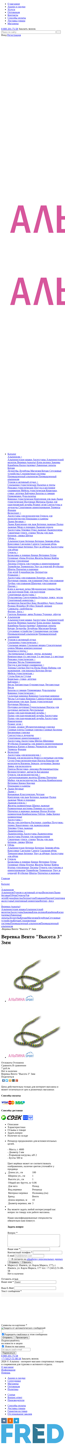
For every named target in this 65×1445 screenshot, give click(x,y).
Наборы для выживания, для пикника (34, 669)
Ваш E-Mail (7, 1288)
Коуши (11, 468)
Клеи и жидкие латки (19, 589)
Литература (41, 572)
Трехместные (22, 684)
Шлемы (42, 777)
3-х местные (44, 656)
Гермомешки (15, 496)
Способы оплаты (17, 1405)
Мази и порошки (26, 527)
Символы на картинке (14, 1325)
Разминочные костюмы (20, 808)
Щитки (39, 741)
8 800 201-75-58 (9, 29)
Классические (28, 794)
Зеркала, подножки (41, 763)
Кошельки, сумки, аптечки (22, 679)
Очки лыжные (39, 530)
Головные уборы (17, 558)
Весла (11, 684)
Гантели (12, 614)
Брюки (35, 555)
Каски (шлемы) (27, 465)
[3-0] (34, 1001)
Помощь (5, 1372)
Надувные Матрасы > (19, 704)
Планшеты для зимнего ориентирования (41, 743)
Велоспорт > (14, 513)
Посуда (30, 667)
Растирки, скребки (41, 822)
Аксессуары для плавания (22, 577)
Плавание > (14, 575)
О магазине (7, 1367)
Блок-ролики (44, 462)
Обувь (11, 845)
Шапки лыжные (41, 805)
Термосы (55, 507)
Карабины (13, 465)
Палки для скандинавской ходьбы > (27, 712)
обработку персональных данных (45, 1259)
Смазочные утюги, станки (22, 532)
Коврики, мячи (25, 614)
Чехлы (21, 662)
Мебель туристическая (33, 490)
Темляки (26, 530)
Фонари (12, 510)
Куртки (30, 558)
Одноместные (37, 684)
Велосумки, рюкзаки (27, 769)
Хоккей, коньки (43, 606)
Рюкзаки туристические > (21, 659)
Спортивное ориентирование (34, 507)
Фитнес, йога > (16, 611)
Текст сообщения (11, 1291)
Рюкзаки (13, 662)
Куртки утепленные (18, 560)
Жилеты (39, 558)
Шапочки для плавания (43, 583)
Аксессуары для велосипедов (24, 515)
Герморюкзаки (33, 662)
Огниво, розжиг (17, 726)
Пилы (37, 667)
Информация (8, 1370)
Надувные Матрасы (35, 501)
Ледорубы (13, 470)
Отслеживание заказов (20, 1414)
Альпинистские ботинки (21, 541)
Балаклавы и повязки (19, 555)
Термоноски (27, 566)
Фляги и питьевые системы (48, 757)
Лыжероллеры (54, 530)
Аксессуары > (15, 819)
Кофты (55, 558)
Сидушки (20, 698)
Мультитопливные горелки (40, 726)
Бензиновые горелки (19, 732)
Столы (11, 676)
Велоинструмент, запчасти (22, 771)
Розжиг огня (40, 504)
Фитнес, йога (46, 901)
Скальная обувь (48, 544)
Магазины (13, 1383)
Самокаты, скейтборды (20, 608)
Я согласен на (37, 1259)
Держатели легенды (46, 746)
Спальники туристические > (23, 642)
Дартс (52, 603)
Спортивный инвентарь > (21, 600)
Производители (16, 1400)
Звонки (56, 763)
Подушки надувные (19, 707)
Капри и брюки (26, 746)
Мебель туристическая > (21, 673)
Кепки (48, 558)
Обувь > (12, 538)
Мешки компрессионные (28, 648)
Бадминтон (14, 603)
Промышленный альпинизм (23, 476)
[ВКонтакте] (3, 1080)
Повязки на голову (43, 808)
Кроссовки (14, 544)
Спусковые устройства (20, 631)
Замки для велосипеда (19, 766)
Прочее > (13, 586)
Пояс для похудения (34, 591)
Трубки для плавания (19, 583)
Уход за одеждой (43, 566)
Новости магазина (14, 1346)
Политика (13, 1389)
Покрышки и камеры (37, 518)
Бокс (34, 603)
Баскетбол (26, 603)
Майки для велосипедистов (23, 780)
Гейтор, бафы (45, 814)
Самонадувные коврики (49, 698)
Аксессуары (39, 459)
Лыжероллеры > (16, 831)
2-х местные (57, 656)
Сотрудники (14, 1381)
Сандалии (25, 544)
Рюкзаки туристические (21, 487)
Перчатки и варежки (27, 569)
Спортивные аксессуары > (22, 594)
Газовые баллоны (52, 729)
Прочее (49, 898)
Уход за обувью (42, 546)
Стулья (27, 676)
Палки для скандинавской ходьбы (32, 503)
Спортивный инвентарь (26, 901)
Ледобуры (24, 470)
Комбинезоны (54, 780)
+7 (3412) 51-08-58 (11, 1358)
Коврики (34, 696)
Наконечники (15, 721)
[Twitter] (7, 1080)
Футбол (30, 606)
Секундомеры (30, 597)
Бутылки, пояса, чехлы (50, 597)
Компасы (13, 746)
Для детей (13, 572)
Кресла (19, 676)
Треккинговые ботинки (21, 546)
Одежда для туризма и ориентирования (38, 563)
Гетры (53, 555)
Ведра (48, 670)
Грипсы (12, 769)
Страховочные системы (33, 473)
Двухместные (52, 684)
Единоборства (26, 572)
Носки (44, 811)
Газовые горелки (34, 729)
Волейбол (43, 603)
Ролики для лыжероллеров (35, 836)
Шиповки (48, 741)
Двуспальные (36, 710)
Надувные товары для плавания (25, 580)
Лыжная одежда (44, 527)
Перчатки (51, 777)
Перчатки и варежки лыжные (24, 811)
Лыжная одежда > (17, 802)
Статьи (11, 1394)
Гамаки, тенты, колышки (38, 653)
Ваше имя (7, 1282)
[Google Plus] (16, 1080)
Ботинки (40, 541)
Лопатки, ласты (44, 577)
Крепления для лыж (45, 499)
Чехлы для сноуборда (19, 822)
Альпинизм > (15, 456)
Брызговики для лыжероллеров (32, 825)
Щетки (29, 535)
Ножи (44, 667)
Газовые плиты (16, 729)
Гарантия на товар (17, 1411)
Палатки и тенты (46, 485)
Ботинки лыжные (46, 524)
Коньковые (14, 794)
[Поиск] (58, 32)
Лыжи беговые (16, 788)
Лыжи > (12, 791)
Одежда (12, 859)
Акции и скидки (16, 1378)
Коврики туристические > (22, 693)
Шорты (12, 569)
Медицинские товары (43, 589)
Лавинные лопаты (46, 465)
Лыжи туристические (41, 701)
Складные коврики (18, 696)
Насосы (41, 760)
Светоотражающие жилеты (23, 777)
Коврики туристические (21, 499)
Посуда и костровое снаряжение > (26, 665)
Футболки (58, 566)
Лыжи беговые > (17, 521)
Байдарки (30, 493)
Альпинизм (14, 617)
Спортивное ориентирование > (24, 738)
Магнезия (35, 470)
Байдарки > (14, 681)
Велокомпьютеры (48, 769)
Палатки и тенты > (18, 651)
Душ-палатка (29, 496)
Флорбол (21, 606)
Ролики (12, 606)
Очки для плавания (53, 580)
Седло (11, 760)
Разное (59, 603)
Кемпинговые (15, 656)
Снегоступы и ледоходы (21, 735)
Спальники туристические (22, 485)
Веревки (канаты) (27, 462)
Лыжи (11, 524)
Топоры (12, 667)
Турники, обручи (51, 614)
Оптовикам (14, 1386)
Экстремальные (16, 653)
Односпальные (38, 707)
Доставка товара (16, 1408)
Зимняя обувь (52, 541)
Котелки (40, 670)
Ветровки (44, 555)
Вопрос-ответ (15, 1397)
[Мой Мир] (13, 1080)
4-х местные (30, 656)
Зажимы (55, 462)
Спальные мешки (17, 645)
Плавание (40, 898)
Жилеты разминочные (20, 805)
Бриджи (31, 783)
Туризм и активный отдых (22, 639)
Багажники (43, 771)
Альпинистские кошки (20, 459)
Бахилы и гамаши (45, 493)
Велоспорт (13, 752)
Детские (40, 794)
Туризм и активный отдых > (23, 482)
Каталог (12, 454)
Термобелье (14, 566)
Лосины (12, 563)
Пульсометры (15, 597)
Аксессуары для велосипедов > (24, 755)
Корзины (26, 763)
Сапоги (35, 544)
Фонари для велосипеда (21, 757)
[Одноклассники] (10, 1080)
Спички (21, 667)
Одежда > (13, 552)
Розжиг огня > (15, 724)
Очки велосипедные (26, 760)
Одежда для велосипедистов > (24, 774)
